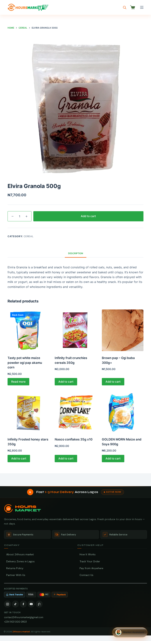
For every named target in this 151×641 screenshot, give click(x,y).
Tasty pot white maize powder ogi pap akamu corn (25, 362)
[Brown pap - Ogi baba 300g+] (122, 330)
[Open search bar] (125, 7)
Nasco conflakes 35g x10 (73, 439)
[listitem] (7, 604)
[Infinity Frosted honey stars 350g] (28, 412)
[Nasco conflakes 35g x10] (75, 412)
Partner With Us (15, 575)
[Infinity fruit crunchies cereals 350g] (75, 330)
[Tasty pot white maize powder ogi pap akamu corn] (28, 330)
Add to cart (88, 216)
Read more (18, 381)
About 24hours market (20, 554)
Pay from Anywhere (91, 568)
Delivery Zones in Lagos (20, 561)
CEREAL (29, 236)
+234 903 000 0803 (15, 621)
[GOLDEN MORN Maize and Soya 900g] (122, 412)
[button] (129, 632)
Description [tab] (75, 253)
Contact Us (86, 575)
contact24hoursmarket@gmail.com (23, 617)
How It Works (88, 554)
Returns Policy (14, 568)
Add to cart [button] (65, 381)
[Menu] (141, 7)
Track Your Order (90, 561)
